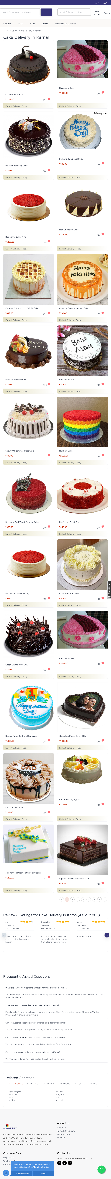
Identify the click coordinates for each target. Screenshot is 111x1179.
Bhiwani (59, 1092)
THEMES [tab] (93, 1084)
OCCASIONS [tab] (48, 1084)
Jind (57, 1097)
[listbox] (55, 935)
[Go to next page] (105, 899)
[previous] (4, 935)
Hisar (11, 1097)
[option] (19, 935)
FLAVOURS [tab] (32, 1084)
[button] (55, 987)
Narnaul (59, 1100)
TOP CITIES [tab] (79, 1084)
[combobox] (72, 12)
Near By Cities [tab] (15, 1084)
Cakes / (15, 31)
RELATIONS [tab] (64, 1084)
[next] (107, 935)
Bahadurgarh (15, 1092)
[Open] (88, 12)
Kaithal (12, 1100)
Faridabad (13, 1094)
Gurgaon (60, 1094)
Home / (7, 31)
